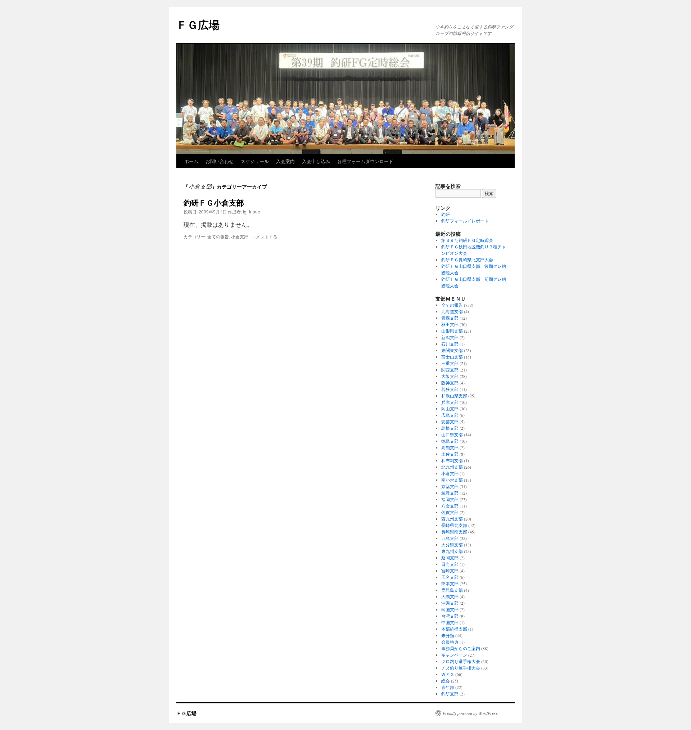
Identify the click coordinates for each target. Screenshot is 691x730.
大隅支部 (450, 596)
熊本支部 (450, 583)
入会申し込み (316, 161)
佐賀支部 (450, 512)
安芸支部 (450, 421)
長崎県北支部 (454, 525)
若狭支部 (450, 389)
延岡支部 (450, 557)
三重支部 (450, 363)
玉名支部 (450, 577)
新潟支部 (450, 337)
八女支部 (450, 506)
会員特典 (450, 642)
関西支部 (450, 370)
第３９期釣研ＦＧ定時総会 (467, 240)
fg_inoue (251, 211)
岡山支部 (450, 408)
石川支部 (450, 344)
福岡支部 (450, 499)
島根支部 (450, 428)
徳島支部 (450, 441)
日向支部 (450, 564)
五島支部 (450, 538)
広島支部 (450, 415)
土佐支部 (450, 454)
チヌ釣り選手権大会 (460, 668)
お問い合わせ (220, 161)
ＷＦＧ (447, 674)
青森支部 (450, 318)
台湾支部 (450, 616)
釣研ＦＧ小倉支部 (214, 202)
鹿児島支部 (452, 590)
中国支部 (450, 622)
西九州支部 (452, 519)
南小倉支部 (452, 480)
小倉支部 (239, 236)
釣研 (445, 214)
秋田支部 (450, 324)
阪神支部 (450, 383)
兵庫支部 (450, 402)
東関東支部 (452, 350)
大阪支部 (450, 376)
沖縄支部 (450, 603)
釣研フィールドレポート (465, 221)
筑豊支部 (450, 493)
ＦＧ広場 (198, 24)
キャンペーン (454, 655)
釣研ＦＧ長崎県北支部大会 (467, 259)
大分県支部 (452, 545)
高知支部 (450, 447)
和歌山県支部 (454, 395)
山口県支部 (452, 434)
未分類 (447, 635)
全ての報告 (218, 236)
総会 (445, 681)
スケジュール (255, 161)
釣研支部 (450, 694)
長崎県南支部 (454, 532)
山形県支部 (452, 331)
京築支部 (450, 486)
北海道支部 (452, 311)
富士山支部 (452, 357)
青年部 (447, 687)
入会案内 (285, 161)
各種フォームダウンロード (365, 161)
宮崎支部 (450, 570)
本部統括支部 (454, 629)
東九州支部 (452, 551)
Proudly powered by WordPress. (470, 713)
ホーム (191, 161)
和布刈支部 (452, 460)
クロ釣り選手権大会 (460, 661)
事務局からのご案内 (460, 648)
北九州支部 (452, 467)
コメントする (264, 236)
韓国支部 (450, 609)
